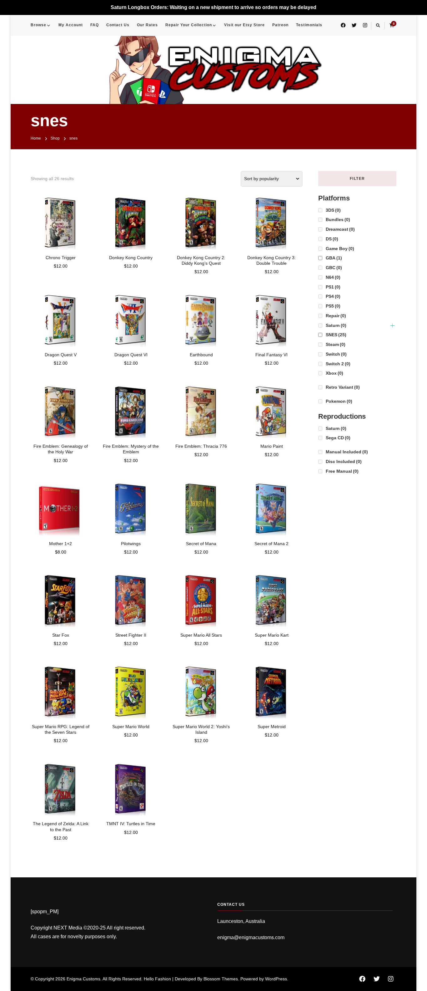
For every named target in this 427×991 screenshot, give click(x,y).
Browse (38, 25)
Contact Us (117, 25)
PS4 (333, 296)
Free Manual (342, 471)
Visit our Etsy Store (244, 25)
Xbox (334, 373)
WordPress (276, 978)
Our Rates (147, 25)
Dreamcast (340, 229)
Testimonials (309, 25)
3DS (333, 210)
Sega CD (338, 437)
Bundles (338, 219)
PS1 (333, 286)
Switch (336, 354)
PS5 (333, 305)
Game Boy (340, 248)
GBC (334, 267)
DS (332, 238)
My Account (70, 25)
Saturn (336, 325)
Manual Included (347, 451)
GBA (334, 257)
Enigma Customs (83, 978)
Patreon (280, 25)
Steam (335, 344)
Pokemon (339, 401)
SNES (336, 334)
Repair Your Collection (188, 25)
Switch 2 (338, 363)
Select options (60, 220)
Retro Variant (343, 387)
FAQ (94, 25)
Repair (336, 315)
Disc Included (344, 461)
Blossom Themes (220, 978)
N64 (333, 277)
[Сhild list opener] (392, 325)
